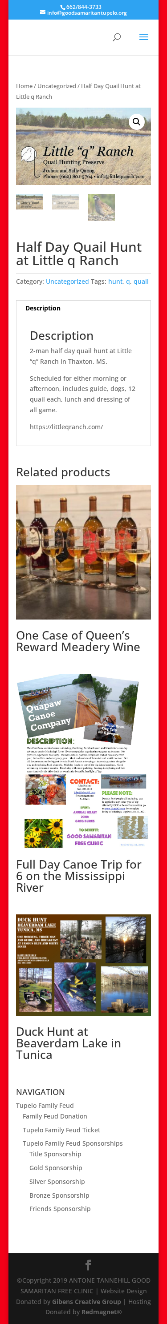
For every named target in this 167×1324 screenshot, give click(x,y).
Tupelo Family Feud (45, 1105)
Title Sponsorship (55, 1154)
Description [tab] (43, 308)
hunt (115, 281)
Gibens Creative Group (86, 1301)
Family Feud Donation (55, 1116)
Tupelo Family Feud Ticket (61, 1130)
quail (141, 281)
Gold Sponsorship (55, 1167)
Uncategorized (56, 86)
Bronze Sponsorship (59, 1195)
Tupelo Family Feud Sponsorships (73, 1143)
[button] (137, 122)
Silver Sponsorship (57, 1181)
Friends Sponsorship (60, 1208)
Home (24, 86)
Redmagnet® (101, 1312)
